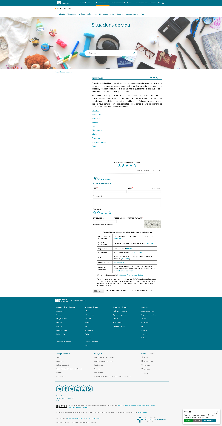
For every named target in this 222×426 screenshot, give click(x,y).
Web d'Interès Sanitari (64, 396)
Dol (96, 14)
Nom (95, 188)
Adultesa (82, 14)
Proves (115, 319)
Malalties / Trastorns (120, 311)
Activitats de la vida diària (85, 3)
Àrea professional (141, 3)
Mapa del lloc (147, 361)
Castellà (151, 353)
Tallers (143, 319)
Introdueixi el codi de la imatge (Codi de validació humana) (117, 218)
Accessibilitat (98, 373)
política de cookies (204, 417)
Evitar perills (60, 334)
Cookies (67, 422)
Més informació (209, 421)
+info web (118, 238)
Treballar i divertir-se (63, 342)
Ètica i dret (145, 322)
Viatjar (112, 14)
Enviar (98, 291)
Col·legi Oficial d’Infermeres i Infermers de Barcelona (83, 418)
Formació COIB (61, 376)
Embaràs (120, 14)
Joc (142, 326)
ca (163, 3)
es (166, 3)
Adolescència (71, 14)
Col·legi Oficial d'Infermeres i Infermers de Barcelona (112, 376)
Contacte (146, 369)
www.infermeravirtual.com (124, 271)
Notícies (144, 338)
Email (144, 188)
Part (142, 14)
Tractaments (117, 322)
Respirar (59, 315)
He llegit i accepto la (122, 275)
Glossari (144, 330)
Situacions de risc (119, 326)
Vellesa (89, 14)
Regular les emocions (148, 315)
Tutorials (153, 3)
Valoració (97, 209)
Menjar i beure (61, 319)
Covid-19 (144, 334)
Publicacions (98, 365)
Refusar (197, 421)
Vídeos (58, 357)
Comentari (97, 196)
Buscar (145, 373)
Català (143, 353)
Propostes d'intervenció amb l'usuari (69, 369)
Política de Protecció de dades (130, 275)
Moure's (59, 322)
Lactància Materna (100, 142)
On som (97, 369)
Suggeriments (84, 422)
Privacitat (59, 422)
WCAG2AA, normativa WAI (65, 398)
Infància (62, 14)
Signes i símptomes (120, 315)
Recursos (130, 3)
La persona (60, 311)
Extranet (93, 422)
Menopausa (103, 14)
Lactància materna (132, 14)
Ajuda (145, 357)
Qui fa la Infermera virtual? (103, 361)
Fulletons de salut (62, 365)
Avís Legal (75, 422)
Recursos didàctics (147, 311)
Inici (57, 72)
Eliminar (59, 326)
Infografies (60, 361)
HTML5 (58, 400)
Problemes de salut (118, 3)
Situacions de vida (102, 3)
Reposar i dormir (62, 330)
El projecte (98, 353)
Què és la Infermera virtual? (104, 357)
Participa (59, 373)
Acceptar (188, 421)
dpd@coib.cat (119, 262)
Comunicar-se (61, 338)
